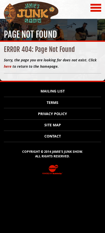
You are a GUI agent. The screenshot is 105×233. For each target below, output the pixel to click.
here (7, 66)
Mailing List (53, 91)
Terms (52, 102)
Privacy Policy (52, 113)
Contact (52, 136)
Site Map (52, 125)
